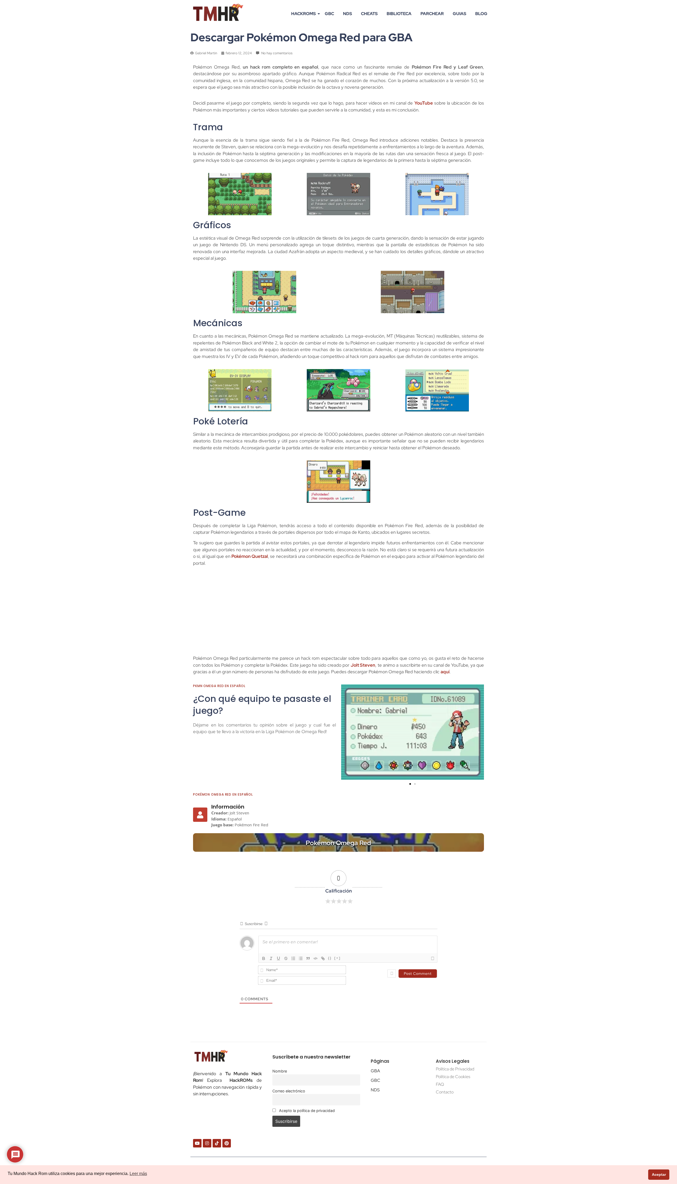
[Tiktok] (217, 1143)
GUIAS (459, 13)
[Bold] (263, 958)
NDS (347, 13)
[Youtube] (197, 1143)
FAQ (440, 1084)
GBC (329, 13)
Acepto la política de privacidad (306, 1110)
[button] (347, 732)
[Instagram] (207, 1143)
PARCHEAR (432, 13)
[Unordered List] (300, 958)
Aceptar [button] (659, 1174)
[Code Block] (315, 958)
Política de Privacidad (455, 1069)
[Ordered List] (293, 958)
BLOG (481, 13)
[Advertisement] (338, 613)
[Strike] (286, 958)
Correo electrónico (288, 1091)
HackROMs (303, 13)
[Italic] (271, 958)
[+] (337, 958)
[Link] (323, 958)
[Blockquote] (308, 958)
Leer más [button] (138, 1173)
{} (330, 958)
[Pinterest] (226, 1143)
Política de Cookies (453, 1076)
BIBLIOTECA (399, 13)
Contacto (445, 1092)
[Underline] (278, 958)
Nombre (279, 1071)
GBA (375, 1071)
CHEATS (369, 13)
